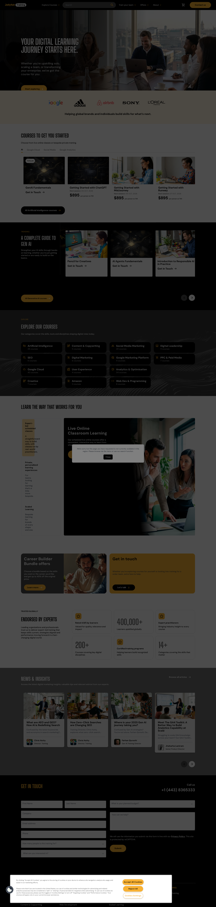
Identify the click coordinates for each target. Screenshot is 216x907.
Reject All (133, 889)
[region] (91, 889)
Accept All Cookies (133, 882)
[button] (10, 890)
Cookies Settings (133, 895)
